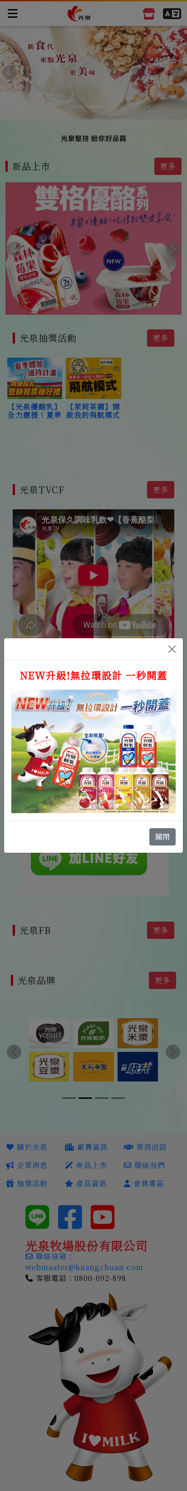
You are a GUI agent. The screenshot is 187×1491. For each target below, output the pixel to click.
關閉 (162, 836)
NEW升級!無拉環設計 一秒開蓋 (93, 675)
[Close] (172, 649)
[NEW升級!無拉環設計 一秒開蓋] (93, 750)
